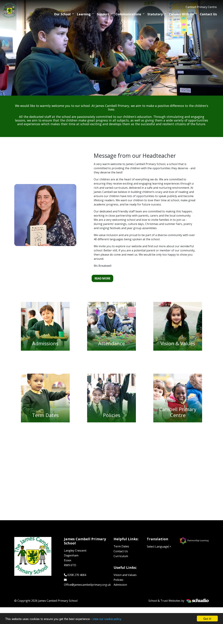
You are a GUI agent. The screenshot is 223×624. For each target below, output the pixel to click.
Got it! (207, 618)
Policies (118, 580)
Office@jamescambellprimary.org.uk (87, 585)
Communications (128, 14)
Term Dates (121, 546)
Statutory (155, 14)
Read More (102, 278)
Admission (120, 585)
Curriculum (121, 556)
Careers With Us (181, 14)
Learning (84, 14)
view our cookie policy (107, 619)
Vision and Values (125, 575)
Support (103, 14)
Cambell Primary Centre (201, 7)
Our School (62, 14)
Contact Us (208, 14)
